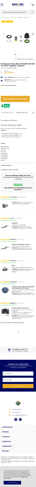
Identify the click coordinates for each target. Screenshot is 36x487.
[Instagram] (20, 420)
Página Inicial (5, 17)
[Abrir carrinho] (32, 4)
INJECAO (13, 17)
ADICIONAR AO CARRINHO (16, 99)
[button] (15, 54)
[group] (18, 350)
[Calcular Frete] (33, 112)
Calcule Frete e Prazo (7, 112)
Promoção (9, 21)
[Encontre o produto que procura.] (32, 12)
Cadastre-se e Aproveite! (18, 364)
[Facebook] (15, 420)
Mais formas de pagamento (8, 85)
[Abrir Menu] (2, 5)
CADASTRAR (18, 386)
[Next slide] (32, 34)
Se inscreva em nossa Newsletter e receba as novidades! (18, 366)
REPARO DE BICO (23, 17)
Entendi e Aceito (12, 482)
